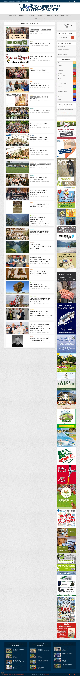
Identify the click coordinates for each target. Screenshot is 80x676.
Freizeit (68, 15)
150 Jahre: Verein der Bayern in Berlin (18, 655)
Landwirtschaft (58, 15)
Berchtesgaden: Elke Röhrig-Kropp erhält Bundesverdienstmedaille (41, 313)
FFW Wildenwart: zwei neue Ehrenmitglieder (67, 654)
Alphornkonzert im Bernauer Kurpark (43, 655)
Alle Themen (12, 15)
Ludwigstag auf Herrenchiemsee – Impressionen (43, 650)
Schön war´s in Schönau (40, 110)
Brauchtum (32, 15)
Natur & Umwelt (33, 215)
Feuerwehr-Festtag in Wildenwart (65, 660)
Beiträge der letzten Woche (63, 51)
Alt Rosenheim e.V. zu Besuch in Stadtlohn (18, 650)
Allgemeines (22, 15)
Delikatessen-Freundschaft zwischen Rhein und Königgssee (40, 259)
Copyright (14, 674)
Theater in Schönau (38, 70)
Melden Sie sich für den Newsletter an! (65, 112)
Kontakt (10, 674)
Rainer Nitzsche (46, 674)
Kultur (31, 54)
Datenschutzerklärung (20, 674)
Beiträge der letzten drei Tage (63, 49)
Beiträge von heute (61, 46)
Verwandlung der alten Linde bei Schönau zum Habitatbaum (40, 300)
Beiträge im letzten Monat (62, 54)
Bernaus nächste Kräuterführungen (41, 667)
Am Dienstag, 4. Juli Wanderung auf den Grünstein (40, 246)
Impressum (6, 674)
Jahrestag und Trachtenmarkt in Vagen (18, 667)
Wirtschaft (38, 18)
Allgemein (32, 309)
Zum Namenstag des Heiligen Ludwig (67, 665)
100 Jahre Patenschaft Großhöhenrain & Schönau (39, 192)
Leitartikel (32, 135)
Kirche (49, 15)
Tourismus (41, 15)
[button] (3, 673)
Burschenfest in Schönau (40, 43)
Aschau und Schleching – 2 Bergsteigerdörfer (67, 648)
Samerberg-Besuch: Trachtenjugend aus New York (18, 661)
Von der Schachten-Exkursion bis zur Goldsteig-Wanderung (43, 661)
